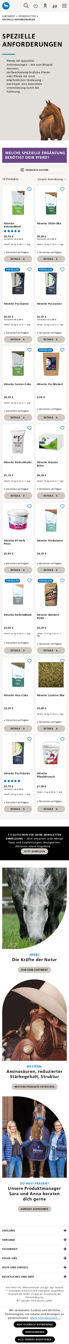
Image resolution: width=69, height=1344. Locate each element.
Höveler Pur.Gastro (16, 303)
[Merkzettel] (35, 6)
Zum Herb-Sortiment (34, 969)
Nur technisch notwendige (35, 1324)
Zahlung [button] (8, 1230)
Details (15, 259)
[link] (34, 922)
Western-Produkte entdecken (35, 1086)
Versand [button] (8, 1240)
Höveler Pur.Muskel (50, 384)
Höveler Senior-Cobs (17, 384)
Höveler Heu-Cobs (16, 695)
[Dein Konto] (45, 6)
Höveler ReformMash (18, 614)
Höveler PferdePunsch (46, 775)
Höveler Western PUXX (48, 616)
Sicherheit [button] (10, 1249)
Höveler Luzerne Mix (51, 695)
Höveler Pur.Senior (49, 303)
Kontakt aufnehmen (34, 1209)
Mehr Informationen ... (45, 1318)
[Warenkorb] (55, 6)
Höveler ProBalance (50, 540)
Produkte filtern (37, 170)
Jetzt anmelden (34, 851)
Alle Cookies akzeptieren (35, 1339)
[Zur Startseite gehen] (9, 6)
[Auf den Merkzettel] (29, 189)
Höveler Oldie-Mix (49, 223)
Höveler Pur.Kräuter (17, 773)
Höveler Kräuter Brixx (47, 464)
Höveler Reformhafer (18, 462)
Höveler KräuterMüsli (12, 225)
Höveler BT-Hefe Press (14, 542)
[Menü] (63, 6)
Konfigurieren (35, 1332)
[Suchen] (26, 6)
